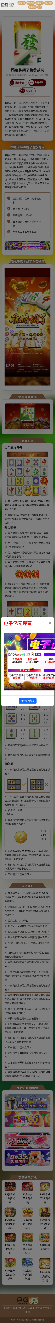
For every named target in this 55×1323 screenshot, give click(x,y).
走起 (39, 7)
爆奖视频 (30, 3)
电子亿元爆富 (28, 700)
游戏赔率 (39, 3)
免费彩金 (32, 7)
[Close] (50, 623)
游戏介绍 (21, 3)
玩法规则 (48, 3)
